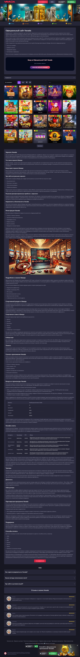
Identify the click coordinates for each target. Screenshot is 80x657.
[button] (1, 12)
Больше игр (40, 146)
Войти (52, 1)
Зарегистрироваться (43, 1)
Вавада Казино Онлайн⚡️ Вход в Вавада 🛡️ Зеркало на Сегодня (40, 643)
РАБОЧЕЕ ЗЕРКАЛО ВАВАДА (40, 67)
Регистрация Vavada (40, 560)
